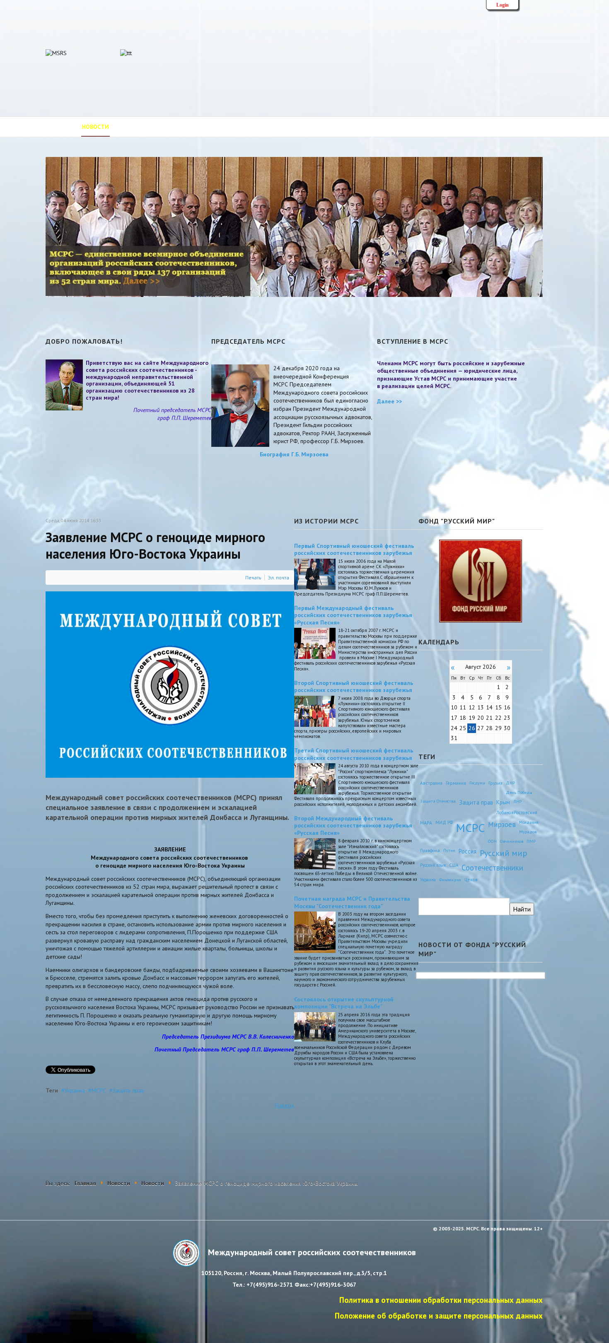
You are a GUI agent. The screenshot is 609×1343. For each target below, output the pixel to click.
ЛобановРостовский (516, 812)
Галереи (354, 126)
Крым (503, 802)
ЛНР (517, 801)
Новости (95, 126)
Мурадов (527, 831)
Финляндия (450, 879)
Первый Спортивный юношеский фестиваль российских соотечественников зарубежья (354, 549)
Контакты (393, 126)
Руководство (168, 126)
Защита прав (128, 1090)
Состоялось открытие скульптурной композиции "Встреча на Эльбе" (344, 1003)
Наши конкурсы (444, 126)
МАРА (426, 823)
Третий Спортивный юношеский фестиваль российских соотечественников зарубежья (353, 754)
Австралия (431, 783)
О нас (129, 126)
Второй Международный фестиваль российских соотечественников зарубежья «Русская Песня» (353, 826)
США (453, 865)
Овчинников (511, 841)
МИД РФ (444, 822)
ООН (492, 841)
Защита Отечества (438, 801)
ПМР (531, 841)
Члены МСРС (219, 126)
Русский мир (503, 852)
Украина (75, 1090)
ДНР (510, 783)
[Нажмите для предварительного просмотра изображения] (170, 684)
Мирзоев (502, 824)
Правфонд (430, 850)
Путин (449, 850)
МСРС (99, 1090)
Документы (267, 126)
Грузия (495, 783)
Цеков (471, 879)
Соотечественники (492, 868)
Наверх (284, 1105)
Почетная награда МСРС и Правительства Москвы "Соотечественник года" (352, 902)
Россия (467, 851)
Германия (456, 783)
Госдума (477, 783)
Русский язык (433, 865)
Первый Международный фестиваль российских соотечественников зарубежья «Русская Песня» (353, 615)
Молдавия (529, 822)
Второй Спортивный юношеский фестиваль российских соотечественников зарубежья (353, 686)
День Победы (519, 792)
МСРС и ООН (314, 126)
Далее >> (389, 401)
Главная (58, 126)
